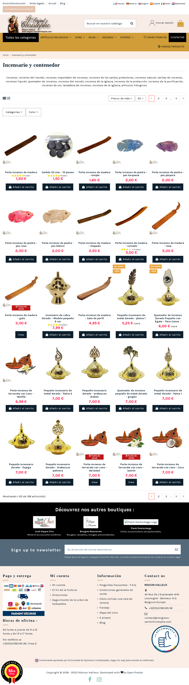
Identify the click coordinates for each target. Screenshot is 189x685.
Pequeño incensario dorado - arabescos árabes (94, 393)
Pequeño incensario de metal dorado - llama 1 (168, 392)
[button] (80, 37)
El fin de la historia (64, 590)
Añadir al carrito (23, 187)
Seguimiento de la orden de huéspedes (70, 601)
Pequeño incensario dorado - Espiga (21, 466)
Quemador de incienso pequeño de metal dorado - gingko (131, 393)
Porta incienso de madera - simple (94, 174)
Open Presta (135, 672)
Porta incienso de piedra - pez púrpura (168, 174)
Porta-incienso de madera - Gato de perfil (94, 317)
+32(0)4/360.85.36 (161, 608)
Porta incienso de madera (21, 172)
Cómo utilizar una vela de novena (115, 600)
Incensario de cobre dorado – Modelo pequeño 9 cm (58, 318)
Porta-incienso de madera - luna (168, 244)
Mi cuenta (58, 585)
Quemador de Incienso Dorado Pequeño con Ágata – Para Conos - (168, 318)
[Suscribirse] (176, 549)
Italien (167, 4)
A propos (105, 617)
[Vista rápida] (36, 140)
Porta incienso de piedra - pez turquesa (131, 174)
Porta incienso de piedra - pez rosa (21, 244)
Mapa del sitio (108, 612)
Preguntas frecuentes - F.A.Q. (118, 585)
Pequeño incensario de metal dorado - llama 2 (58, 392)
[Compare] (36, 134)
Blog (62, 3)
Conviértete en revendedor (19, 9)
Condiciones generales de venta (116, 591)
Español (156, 4)
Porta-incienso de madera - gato (21, 317)
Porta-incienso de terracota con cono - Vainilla (21, 393)
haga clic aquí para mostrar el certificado (132, 660)
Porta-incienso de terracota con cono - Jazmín (131, 467)
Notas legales (37, 3)
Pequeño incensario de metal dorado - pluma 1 (131, 317)
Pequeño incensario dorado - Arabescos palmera (58, 467)
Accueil (53, 3)
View (21, 334)
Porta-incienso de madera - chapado (94, 244)
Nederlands (180, 4)
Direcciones (60, 595)
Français (120, 4)
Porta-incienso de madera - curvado (131, 244)
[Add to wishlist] (36, 127)
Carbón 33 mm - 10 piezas (58, 172)
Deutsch (133, 4)
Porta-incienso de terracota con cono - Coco (168, 466)
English (144, 4)
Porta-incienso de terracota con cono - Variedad (94, 467)
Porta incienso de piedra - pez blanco (58, 244)
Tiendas (104, 607)
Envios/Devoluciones (14, 3)
